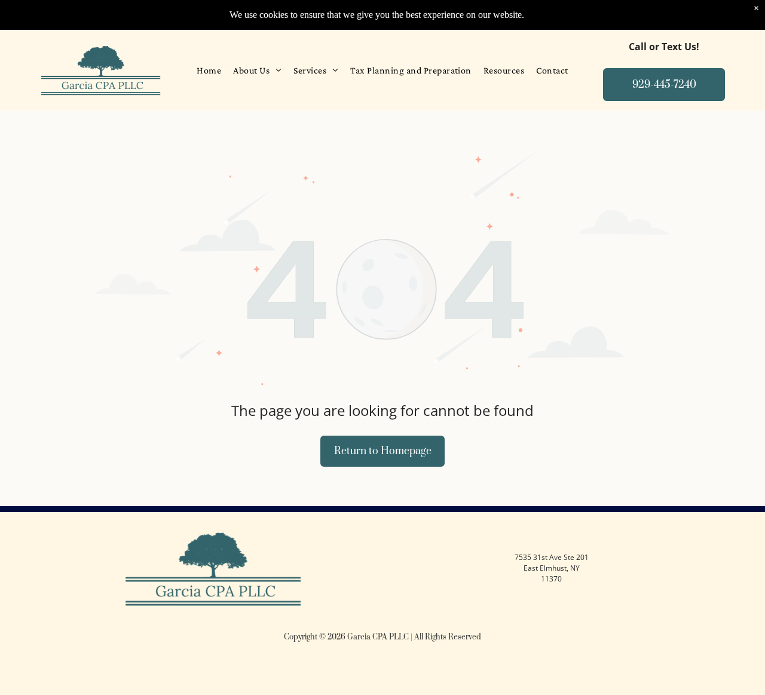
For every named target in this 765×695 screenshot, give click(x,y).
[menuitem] (209, 70)
